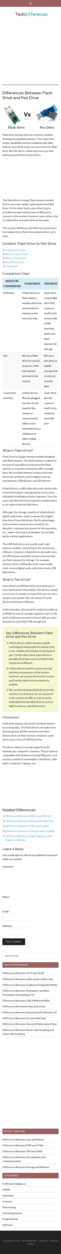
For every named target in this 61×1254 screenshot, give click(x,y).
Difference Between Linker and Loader (27, 825)
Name (6, 896)
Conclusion (11, 266)
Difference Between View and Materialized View (29, 1023)
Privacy (31, 1244)
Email (6, 911)
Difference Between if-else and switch (23, 1006)
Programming (9, 1218)
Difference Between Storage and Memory (25, 1167)
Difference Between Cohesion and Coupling (29, 831)
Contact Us (43, 1241)
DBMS (6, 1189)
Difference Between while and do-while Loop (27, 979)
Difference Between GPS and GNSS (22, 1151)
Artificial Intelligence (14, 1183)
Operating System (12, 1213)
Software (7, 1224)
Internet (7, 1201)
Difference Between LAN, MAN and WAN (25, 1000)
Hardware (8, 1195)
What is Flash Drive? (16, 254)
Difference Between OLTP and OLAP (23, 973)
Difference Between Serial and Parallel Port (29, 820)
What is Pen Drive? (15, 258)
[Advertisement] (30, 52)
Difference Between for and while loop (24, 1018)
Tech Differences (31, 14)
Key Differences (14, 262)
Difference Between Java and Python (23, 1139)
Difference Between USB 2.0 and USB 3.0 (28, 816)
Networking (9, 1207)
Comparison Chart (15, 250)
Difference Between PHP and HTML (23, 1145)
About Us (54, 1241)
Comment (8, 866)
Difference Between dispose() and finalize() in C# (29, 1012)
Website (7, 925)
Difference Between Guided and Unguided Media (29, 984)
